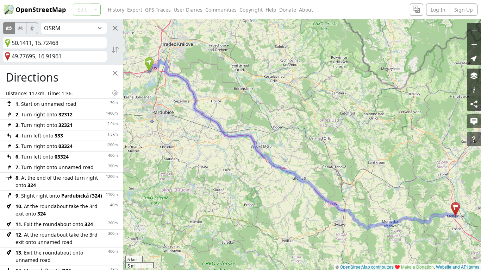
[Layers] (474, 76)
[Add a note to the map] (474, 121)
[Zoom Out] (474, 44)
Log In (438, 9)
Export (134, 9)
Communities (221, 9)
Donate (287, 9)
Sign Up (463, 9)
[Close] (115, 28)
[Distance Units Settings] (115, 93)
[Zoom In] (474, 30)
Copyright (251, 9)
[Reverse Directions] (115, 49)
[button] (149, 64)
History (116, 9)
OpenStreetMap (40, 9)
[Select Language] (416, 10)
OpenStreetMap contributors (367, 267)
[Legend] (474, 90)
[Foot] (32, 28)
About (306, 9)
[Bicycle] (20, 28)
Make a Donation (417, 267)
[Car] (9, 28)
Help (271, 9)
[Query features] (474, 139)
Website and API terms (457, 267)
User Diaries (188, 9)
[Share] (474, 104)
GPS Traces (158, 9)
